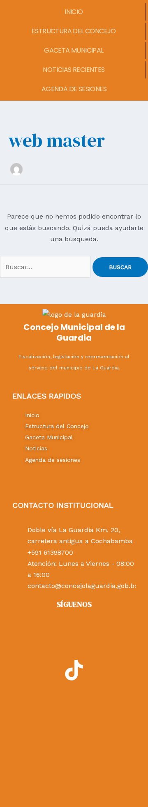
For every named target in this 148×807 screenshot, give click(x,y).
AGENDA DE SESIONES (74, 89)
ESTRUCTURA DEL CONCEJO (74, 31)
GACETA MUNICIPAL (73, 50)
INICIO (74, 11)
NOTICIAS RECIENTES (73, 69)
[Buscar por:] (46, 267)
